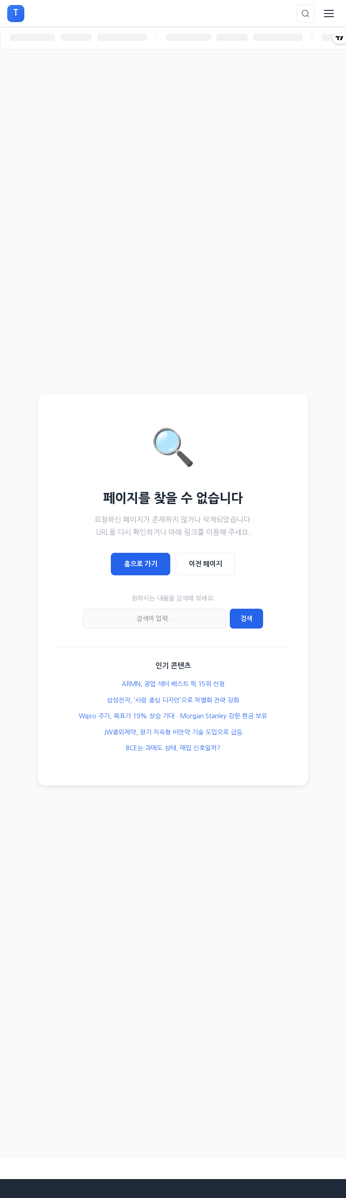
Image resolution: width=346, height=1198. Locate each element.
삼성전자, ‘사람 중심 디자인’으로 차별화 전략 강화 (173, 700)
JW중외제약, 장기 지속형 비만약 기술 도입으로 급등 (173, 732)
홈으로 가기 (140, 563)
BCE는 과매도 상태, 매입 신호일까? (173, 748)
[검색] (305, 14)
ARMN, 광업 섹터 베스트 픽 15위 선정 (173, 684)
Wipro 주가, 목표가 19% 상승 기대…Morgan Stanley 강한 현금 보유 (173, 716)
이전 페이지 (205, 563)
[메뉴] (329, 13)
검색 (246, 618)
